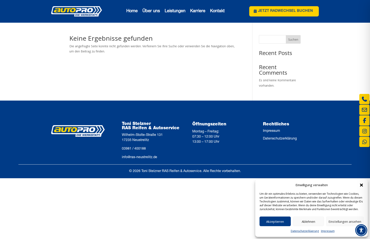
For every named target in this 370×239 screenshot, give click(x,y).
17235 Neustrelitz (135, 140)
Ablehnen (308, 221)
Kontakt (217, 11)
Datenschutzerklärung (280, 139)
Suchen (293, 39)
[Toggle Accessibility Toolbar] (361, 230)
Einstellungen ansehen (344, 221)
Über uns (151, 11)
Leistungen (175, 11)
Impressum (328, 231)
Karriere (197, 11)
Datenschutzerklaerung (305, 231)
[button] (361, 185)
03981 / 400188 (134, 149)
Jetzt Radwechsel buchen (285, 11)
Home (132, 11)
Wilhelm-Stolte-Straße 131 (142, 135)
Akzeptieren (275, 221)
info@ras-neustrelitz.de (139, 157)
